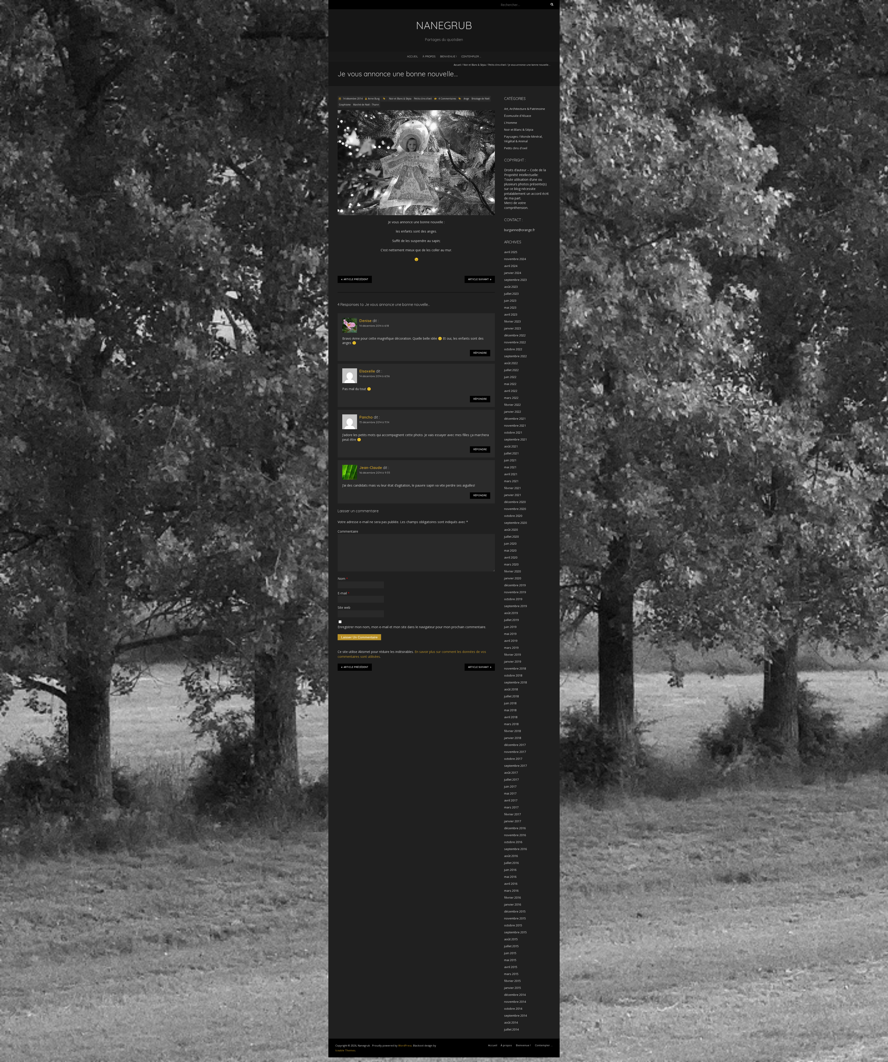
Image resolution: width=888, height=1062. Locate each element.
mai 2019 (510, 634)
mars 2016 (511, 890)
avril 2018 (510, 717)
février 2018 (512, 731)
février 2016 (512, 897)
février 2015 (512, 981)
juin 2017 (510, 786)
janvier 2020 (512, 578)
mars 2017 (511, 807)
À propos (428, 56)
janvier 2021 (512, 495)
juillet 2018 (511, 696)
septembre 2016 (515, 849)
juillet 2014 (511, 1029)
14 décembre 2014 (352, 98)
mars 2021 (511, 481)
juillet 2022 (511, 370)
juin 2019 (510, 627)
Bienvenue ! (448, 56)
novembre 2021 (515, 425)
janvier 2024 (512, 273)
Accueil (412, 56)
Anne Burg (373, 98)
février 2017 (512, 814)
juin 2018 (510, 703)
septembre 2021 (515, 439)
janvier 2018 (512, 738)
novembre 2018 (515, 668)
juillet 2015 (511, 946)
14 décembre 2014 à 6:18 (374, 325)
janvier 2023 (512, 328)
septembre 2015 (515, 932)
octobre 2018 (513, 675)
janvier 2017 (512, 821)
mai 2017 (510, 793)
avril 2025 (510, 252)
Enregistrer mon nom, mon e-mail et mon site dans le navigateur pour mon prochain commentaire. (412, 627)
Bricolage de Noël (481, 98)
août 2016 (511, 856)
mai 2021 (510, 467)
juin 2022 (510, 377)
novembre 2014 (515, 1002)
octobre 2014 (513, 1008)
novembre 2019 (515, 592)
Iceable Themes (345, 1050)
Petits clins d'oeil (497, 64)
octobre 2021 (513, 432)
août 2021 (511, 446)
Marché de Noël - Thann (366, 104)
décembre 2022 (515, 335)
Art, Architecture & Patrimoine (524, 109)
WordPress (405, 1045)
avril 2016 (510, 884)
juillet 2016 (511, 863)
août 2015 (511, 939)
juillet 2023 (511, 294)
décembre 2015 (515, 911)
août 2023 (511, 287)
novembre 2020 (515, 509)
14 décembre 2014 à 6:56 (374, 376)
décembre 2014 (515, 995)
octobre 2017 (513, 759)
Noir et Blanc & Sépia (474, 64)
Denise (365, 320)
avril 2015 (510, 967)
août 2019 (511, 613)
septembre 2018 (515, 682)
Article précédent (356, 279)
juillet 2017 (511, 779)
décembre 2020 (515, 502)
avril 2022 (510, 391)
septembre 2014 (515, 1015)
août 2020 (511, 530)
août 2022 (511, 363)
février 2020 (512, 571)
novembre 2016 (515, 835)
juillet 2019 (511, 620)
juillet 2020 (511, 536)
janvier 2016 (512, 904)
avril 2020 (510, 557)
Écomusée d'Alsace (517, 116)
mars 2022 (511, 398)
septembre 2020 (515, 523)
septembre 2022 (515, 356)
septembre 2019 (515, 606)
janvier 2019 (512, 661)
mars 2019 (511, 648)
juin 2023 (510, 300)
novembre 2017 (515, 752)
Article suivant (478, 279)
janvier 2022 (512, 412)
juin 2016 (510, 870)
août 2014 (511, 1022)
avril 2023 (510, 314)
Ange (466, 98)
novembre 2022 (515, 342)
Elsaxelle (367, 371)
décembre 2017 (515, 745)
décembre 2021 (515, 418)
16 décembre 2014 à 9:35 (374, 472)
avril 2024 (510, 266)
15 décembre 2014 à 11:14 (374, 422)
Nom (343, 578)
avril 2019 (510, 641)
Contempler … (471, 56)
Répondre (480, 352)
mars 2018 (511, 724)
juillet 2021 (511, 453)
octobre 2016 (513, 842)
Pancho (366, 417)
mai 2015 (510, 960)
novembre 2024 (515, 259)
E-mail (343, 593)
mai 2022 (510, 384)
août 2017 (511, 772)
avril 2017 (510, 800)
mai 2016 (510, 877)
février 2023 (512, 321)
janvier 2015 (512, 988)
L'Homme (510, 123)
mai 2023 (510, 307)
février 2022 (512, 405)
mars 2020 (511, 564)
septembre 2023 (515, 280)
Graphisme (345, 104)
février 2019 (512, 654)
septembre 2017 (515, 766)
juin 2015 (510, 953)
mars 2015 (511, 974)
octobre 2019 (513, 599)
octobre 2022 (513, 349)
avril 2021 (510, 474)
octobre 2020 (513, 516)
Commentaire (348, 531)
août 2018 (511, 689)
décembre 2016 (515, 828)
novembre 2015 (515, 918)
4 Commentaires (447, 98)
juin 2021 (510, 460)
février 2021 (512, 488)
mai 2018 (510, 710)
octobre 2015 (513, 925)
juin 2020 (510, 543)
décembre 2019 (515, 585)
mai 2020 (510, 550)
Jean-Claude (370, 467)
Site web (344, 607)
